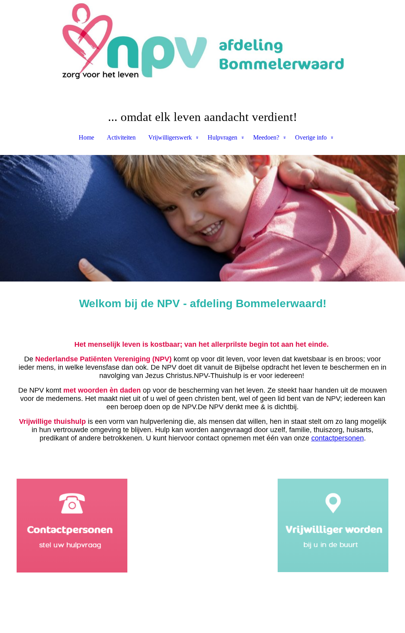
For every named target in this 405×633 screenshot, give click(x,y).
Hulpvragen (222, 137)
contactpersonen (337, 438)
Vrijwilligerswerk (170, 137)
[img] (202, 39)
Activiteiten (121, 137)
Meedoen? (266, 137)
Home (86, 137)
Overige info (311, 137)
